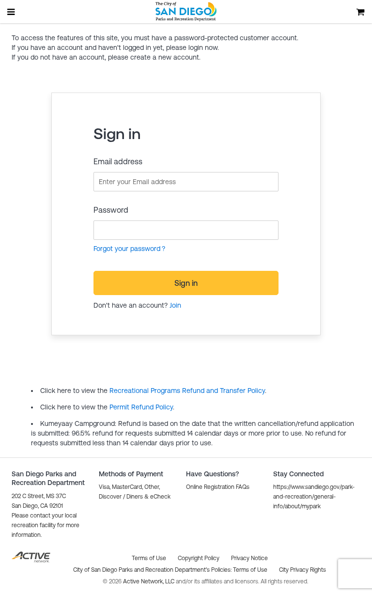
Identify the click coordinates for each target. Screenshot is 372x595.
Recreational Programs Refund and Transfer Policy (187, 390)
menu (11, 11)
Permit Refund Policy (141, 407)
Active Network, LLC (149, 581)
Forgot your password (126, 248)
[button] (217, 487)
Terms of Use (250, 569)
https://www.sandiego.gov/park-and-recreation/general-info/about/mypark (314, 497)
